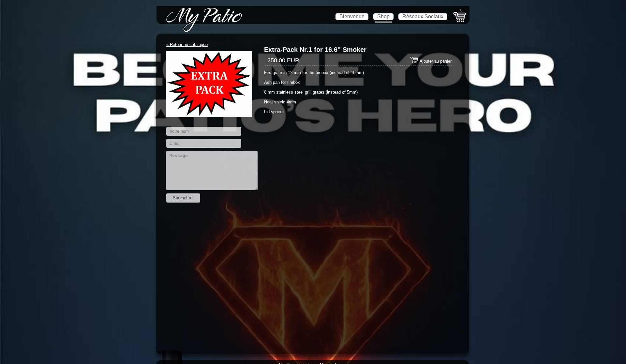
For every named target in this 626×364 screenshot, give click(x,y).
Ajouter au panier (435, 61)
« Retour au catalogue (187, 44)
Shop (383, 16)
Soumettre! (183, 197)
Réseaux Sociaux (422, 16)
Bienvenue (352, 16)
